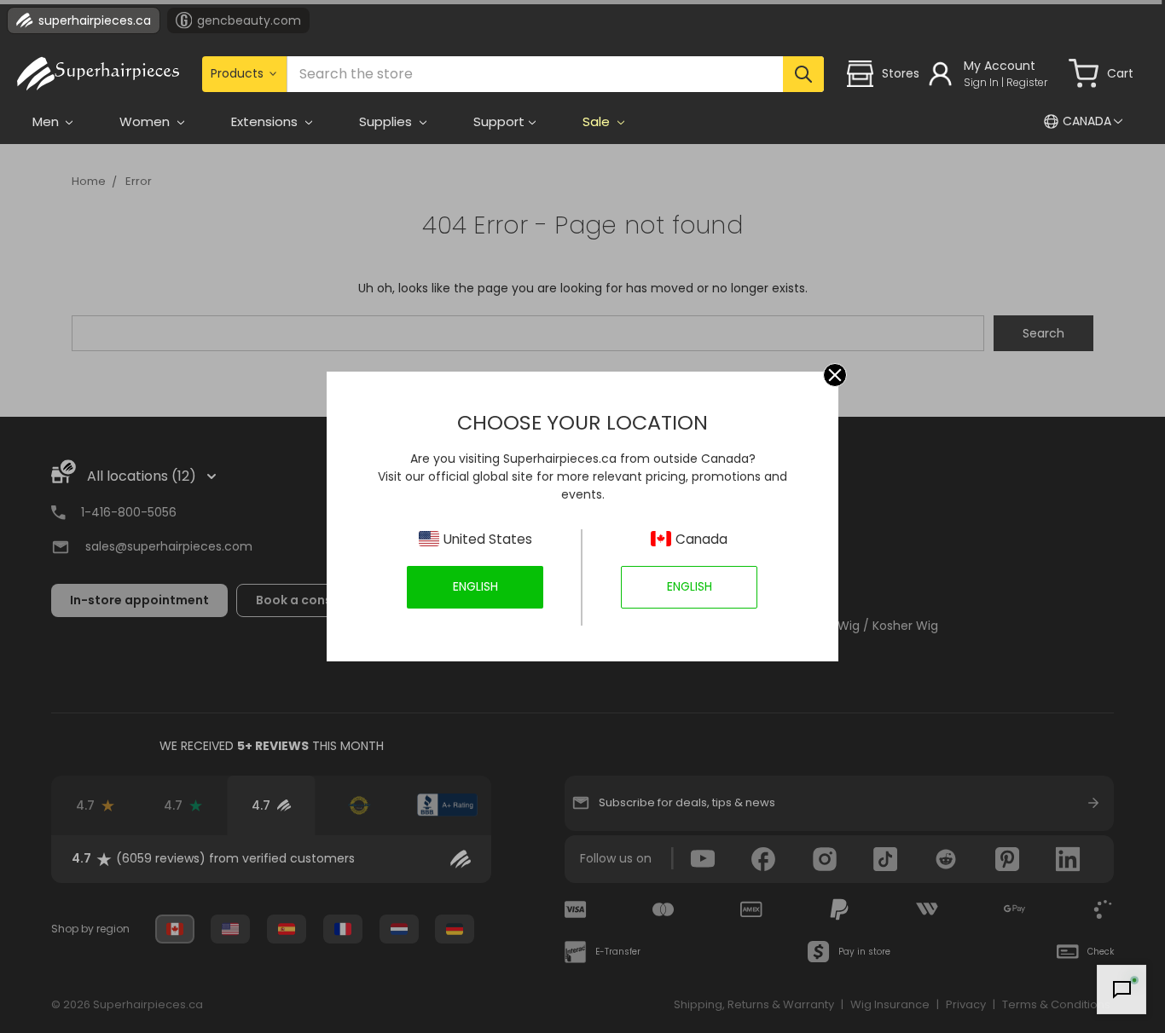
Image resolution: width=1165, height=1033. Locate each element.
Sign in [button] (981, 82)
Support (499, 121)
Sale (597, 121)
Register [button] (1026, 82)
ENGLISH (475, 586)
